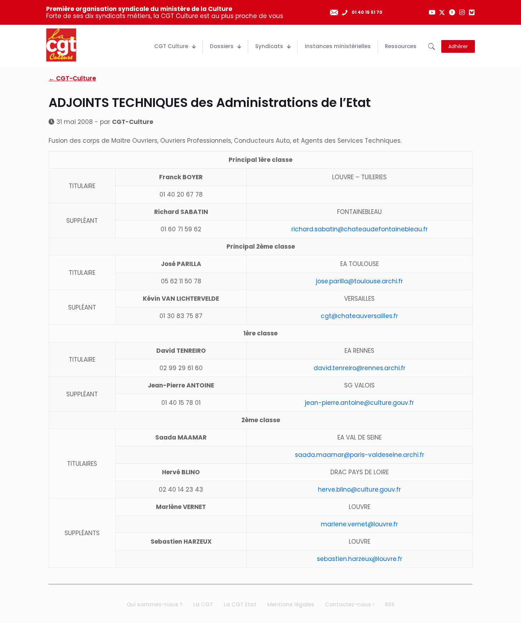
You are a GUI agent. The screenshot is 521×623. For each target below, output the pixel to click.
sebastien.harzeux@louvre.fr (359, 559)
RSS (389, 604)
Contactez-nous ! (349, 604)
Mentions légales (290, 604)
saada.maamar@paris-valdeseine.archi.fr (359, 455)
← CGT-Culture (72, 78)
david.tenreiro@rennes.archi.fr (359, 368)
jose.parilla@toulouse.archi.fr (359, 281)
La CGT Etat (240, 604)
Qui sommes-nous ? (155, 604)
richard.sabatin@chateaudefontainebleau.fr (359, 229)
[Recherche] (431, 46)
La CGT (203, 604)
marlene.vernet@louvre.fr (359, 524)
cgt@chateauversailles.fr (359, 316)
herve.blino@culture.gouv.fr (359, 489)
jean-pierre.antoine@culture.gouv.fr (359, 402)
